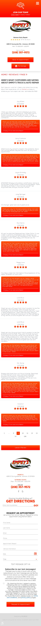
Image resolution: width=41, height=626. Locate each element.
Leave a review (20, 448)
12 (32, 433)
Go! (36, 505)
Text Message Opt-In (20, 564)
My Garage (22, 66)
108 (25, 436)
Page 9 (23, 74)
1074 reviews (25, 39)
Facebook (18, 492)
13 (37, 433)
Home (4, 74)
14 (15, 436)
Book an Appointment (21, 60)
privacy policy (26, 597)
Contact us (25, 89)
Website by (20, 616)
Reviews (13, 74)
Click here (15, 14)
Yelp (22, 492)
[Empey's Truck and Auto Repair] (20, 26)
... (9, 433)
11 (27, 433)
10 (23, 433)
